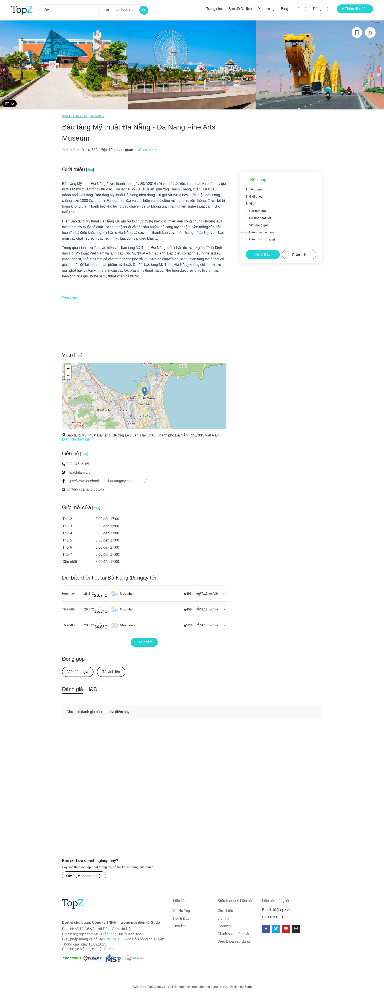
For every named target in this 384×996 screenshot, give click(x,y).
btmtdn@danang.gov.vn (85, 489)
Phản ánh (299, 255)
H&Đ (91, 689)
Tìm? (47, 10)
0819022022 (278, 917)
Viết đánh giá (77, 672)
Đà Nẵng (97, 116)
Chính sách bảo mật (233, 934)
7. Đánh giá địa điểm (260, 232)
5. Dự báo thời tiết (258, 218)
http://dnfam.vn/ (78, 472)
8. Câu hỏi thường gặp (261, 239)
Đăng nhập (321, 9)
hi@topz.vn (282, 910)
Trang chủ (214, 9)
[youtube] (286, 929)
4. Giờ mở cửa (256, 210)
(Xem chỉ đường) (75, 439)
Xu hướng (266, 9)
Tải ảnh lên (111, 672)
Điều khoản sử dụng (234, 941)
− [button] (68, 375)
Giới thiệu (225, 911)
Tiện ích (179, 926)
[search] (143, 10)
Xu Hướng (181, 911)
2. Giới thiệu (254, 196)
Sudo (248, 986)
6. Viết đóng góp (257, 225)
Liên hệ (300, 9)
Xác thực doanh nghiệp (84, 876)
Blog (284, 9)
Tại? (107, 10)
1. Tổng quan (255, 189)
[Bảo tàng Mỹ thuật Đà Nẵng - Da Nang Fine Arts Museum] (64, 64)
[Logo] (21, 10)
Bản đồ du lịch (74, 116)
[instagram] (296, 929)
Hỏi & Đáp (262, 254)
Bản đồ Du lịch (240, 9)
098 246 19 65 (77, 464)
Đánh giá (72, 689)
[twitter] (276, 929)
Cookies (224, 926)
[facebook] (266, 929)
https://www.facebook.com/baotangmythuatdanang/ (106, 481)
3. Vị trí (251, 203)
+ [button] (68, 368)
